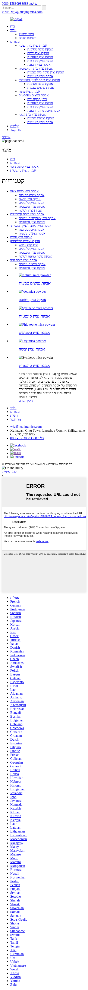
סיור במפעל (26, 34)
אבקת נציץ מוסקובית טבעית (45, 72)
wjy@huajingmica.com (26, 426)
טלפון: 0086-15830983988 (19, 3)
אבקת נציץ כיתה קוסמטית (36, 68)
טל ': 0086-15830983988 (27, 438)
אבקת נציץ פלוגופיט (40, 57)
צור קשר (15, 130)
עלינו (13, 30)
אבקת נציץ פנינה (29, 91)
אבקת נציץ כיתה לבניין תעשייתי (39, 80)
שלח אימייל (9, 472)
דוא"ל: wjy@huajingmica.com (22, 12)
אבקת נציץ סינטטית (40, 61)
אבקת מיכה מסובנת (40, 49)
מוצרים (14, 41)
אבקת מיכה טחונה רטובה (43, 110)
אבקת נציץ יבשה (38, 53)
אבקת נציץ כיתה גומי (32, 114)
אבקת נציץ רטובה (39, 64)
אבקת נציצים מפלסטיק (34, 95)
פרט (21, 400)
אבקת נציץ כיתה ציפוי (33, 45)
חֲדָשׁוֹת (14, 126)
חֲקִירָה (28, 400)
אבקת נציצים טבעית (40, 87)
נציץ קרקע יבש (37, 99)
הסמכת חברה (28, 38)
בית (12, 26)
